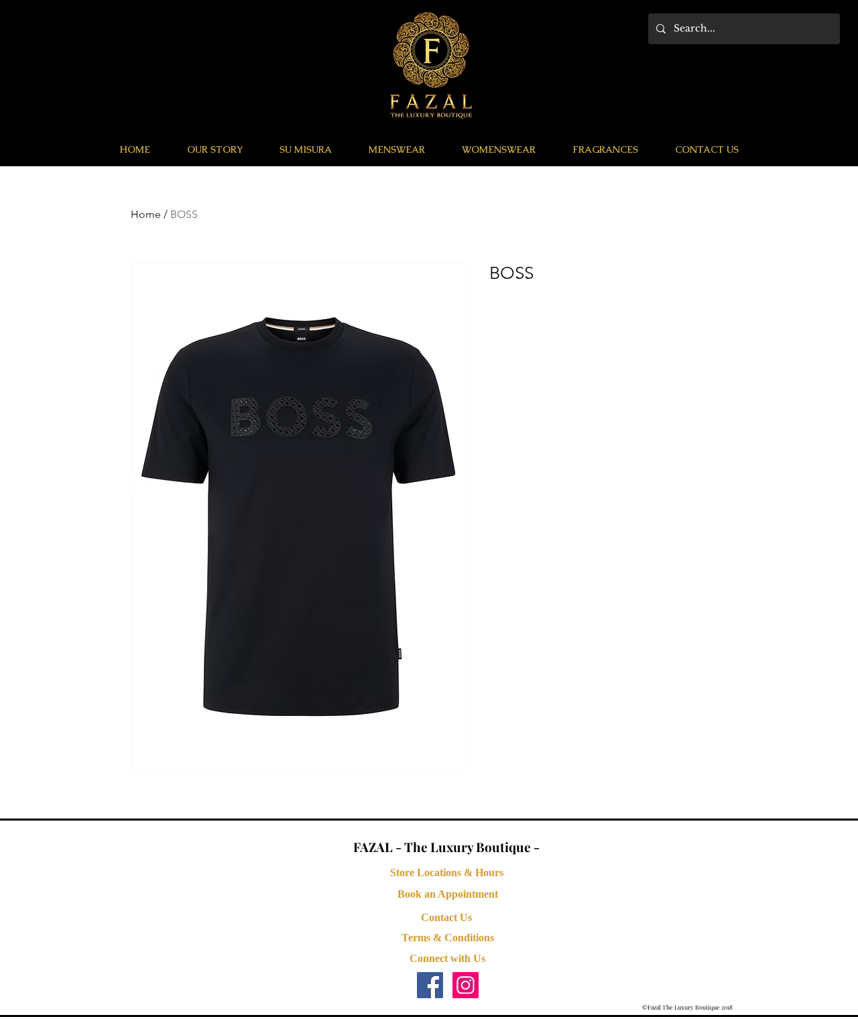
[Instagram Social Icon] (465, 985)
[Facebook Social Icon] (430, 985)
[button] (396, 149)
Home (146, 214)
